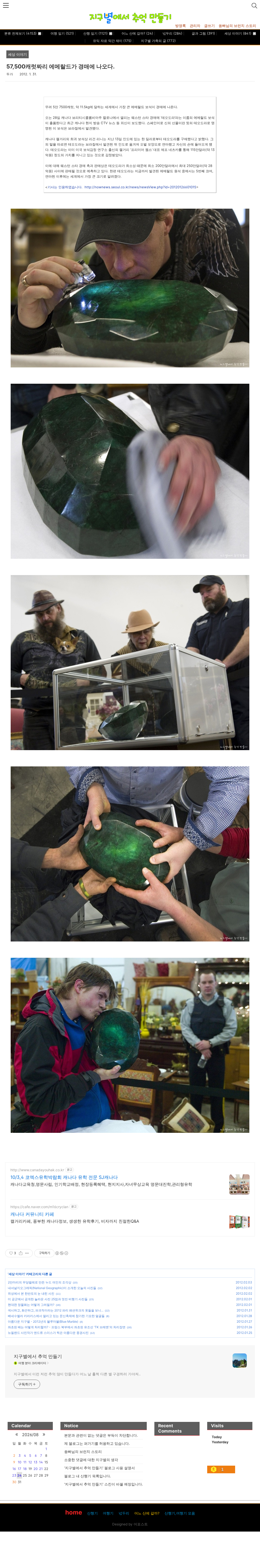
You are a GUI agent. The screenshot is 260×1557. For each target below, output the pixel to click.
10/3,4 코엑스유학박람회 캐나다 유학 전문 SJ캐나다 (64, 1177)
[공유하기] (21, 1253)
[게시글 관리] (27, 1253)
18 (25, 1469)
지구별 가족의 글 (158, 41)
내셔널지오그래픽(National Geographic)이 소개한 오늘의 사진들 (52, 1288)
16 (14, 1469)
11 (24, 1462)
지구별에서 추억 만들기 (38, 1356)
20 (36, 1469)
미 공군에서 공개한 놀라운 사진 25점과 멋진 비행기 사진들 (48, 1299)
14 (41, 1462)
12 (30, 1462)
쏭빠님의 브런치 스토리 (237, 25)
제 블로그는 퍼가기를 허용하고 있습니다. (97, 1443)
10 (19, 1462)
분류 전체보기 (20, 33)
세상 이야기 (237, 33)
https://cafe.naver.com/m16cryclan (39, 1207)
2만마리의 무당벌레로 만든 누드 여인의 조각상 (39, 1282)
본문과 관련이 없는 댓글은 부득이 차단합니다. (101, 1435)
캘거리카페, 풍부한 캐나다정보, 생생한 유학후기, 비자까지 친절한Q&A (74, 1221)
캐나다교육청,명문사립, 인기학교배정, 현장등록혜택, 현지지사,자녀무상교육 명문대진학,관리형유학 (101, 1184)
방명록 (180, 25)
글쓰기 (209, 25)
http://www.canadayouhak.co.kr (37, 1170)
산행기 (92, 1513)
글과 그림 (203, 33)
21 (41, 1469)
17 (19, 1469)
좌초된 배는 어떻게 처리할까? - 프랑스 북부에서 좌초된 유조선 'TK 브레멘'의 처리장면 (66, 1327)
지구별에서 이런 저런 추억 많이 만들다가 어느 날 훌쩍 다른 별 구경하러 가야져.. (77, 1374)
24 (19, 1475)
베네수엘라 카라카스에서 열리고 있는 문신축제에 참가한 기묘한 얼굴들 (56, 1316)
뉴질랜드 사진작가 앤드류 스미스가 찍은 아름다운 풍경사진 (48, 1333)
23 (14, 1475)
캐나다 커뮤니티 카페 (32, 1214)
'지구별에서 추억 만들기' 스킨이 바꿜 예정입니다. (103, 1484)
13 (35, 1462)
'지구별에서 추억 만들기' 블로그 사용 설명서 (99, 1468)
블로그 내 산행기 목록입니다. (87, 1476)
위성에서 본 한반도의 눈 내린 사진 (31, 1293)
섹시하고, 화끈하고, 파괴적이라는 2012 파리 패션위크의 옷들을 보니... (55, 1310)
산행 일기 (95, 33)
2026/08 (30, 1434)
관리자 (195, 25)
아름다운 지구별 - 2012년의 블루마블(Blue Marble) (43, 1321)
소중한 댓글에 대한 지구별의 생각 (91, 1460)
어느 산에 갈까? (137, 33)
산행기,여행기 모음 (180, 1513)
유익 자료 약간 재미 (112, 41)
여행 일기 (62, 33)
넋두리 (171, 33)
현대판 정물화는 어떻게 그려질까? (31, 1305)
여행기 (108, 1513)
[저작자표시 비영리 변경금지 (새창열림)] (61, 1253)
